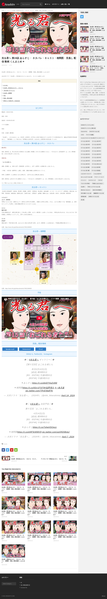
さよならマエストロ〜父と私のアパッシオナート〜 (92, 138)
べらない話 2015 (97, 173)
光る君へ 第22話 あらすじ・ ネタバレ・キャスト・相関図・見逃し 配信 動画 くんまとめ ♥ (65, 489)
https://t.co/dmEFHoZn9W (44, 383)
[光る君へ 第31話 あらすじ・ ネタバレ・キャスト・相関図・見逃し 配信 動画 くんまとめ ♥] (84, 29)
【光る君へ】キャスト (9, 90)
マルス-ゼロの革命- (85, 183)
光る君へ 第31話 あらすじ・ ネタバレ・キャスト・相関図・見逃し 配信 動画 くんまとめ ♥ (13, 489)
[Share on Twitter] (7, 450)
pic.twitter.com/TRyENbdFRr (39, 391)
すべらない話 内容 (96, 167)
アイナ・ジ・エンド (99, 177)
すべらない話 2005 (85, 141)
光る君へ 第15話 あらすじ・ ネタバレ (13, 88)
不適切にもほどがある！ (97, 183)
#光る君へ (34, 360)
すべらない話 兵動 (85, 167)
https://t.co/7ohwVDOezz (45, 427)
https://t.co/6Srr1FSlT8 (34, 388)
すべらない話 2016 (85, 157)
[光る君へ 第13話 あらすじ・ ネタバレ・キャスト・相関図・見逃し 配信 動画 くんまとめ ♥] (20, 459)
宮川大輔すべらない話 (86, 193)
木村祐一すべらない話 (94, 196)
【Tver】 (40, 349)
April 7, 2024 (68, 437)
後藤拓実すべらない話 (99, 193)
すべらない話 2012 (85, 151)
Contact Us (24, 587)
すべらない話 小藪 (85, 170)
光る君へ (6, 444)
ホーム (48, 4)
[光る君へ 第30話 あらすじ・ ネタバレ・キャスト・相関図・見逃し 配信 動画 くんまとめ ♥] (84, 39)
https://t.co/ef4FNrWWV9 (29, 432)
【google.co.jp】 (10, 349)
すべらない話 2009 (96, 144)
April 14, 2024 (68, 395)
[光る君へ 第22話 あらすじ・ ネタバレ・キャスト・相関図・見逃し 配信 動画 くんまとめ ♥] (84, 49)
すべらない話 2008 (85, 144)
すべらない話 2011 (96, 147)
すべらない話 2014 (85, 154)
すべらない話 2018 (96, 157)
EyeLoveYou (84, 131)
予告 (4, 95)
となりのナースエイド (86, 173)
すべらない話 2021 (85, 164)
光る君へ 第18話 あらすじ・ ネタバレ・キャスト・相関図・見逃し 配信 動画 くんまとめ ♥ (13, 513)
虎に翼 (82, 199)
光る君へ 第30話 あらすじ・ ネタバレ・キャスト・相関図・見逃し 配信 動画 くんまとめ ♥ (39, 489)
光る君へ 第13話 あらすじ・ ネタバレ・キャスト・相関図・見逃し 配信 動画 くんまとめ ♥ (65, 513)
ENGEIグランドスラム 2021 (87, 125)
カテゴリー (55, 4)
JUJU (82, 134)
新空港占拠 (83, 196)
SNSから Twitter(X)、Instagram (11, 100)
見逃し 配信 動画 (7, 98)
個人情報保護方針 (25, 585)
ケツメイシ (83, 180)
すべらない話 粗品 (96, 170)
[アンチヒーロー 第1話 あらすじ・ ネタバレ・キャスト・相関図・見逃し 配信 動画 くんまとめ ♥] (59, 459)
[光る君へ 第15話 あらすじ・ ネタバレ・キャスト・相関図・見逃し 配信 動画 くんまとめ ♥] (13, 479)
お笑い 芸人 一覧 (65, 4)
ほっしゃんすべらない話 (86, 177)
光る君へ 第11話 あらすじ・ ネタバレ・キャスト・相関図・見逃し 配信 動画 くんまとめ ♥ (39, 537)
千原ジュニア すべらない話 (94, 186)
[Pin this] (11, 450)
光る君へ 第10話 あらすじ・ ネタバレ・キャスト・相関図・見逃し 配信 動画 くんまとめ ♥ (65, 537)
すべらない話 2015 (96, 154)
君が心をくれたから (85, 190)
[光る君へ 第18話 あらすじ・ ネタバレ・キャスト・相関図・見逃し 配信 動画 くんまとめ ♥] (84, 59)
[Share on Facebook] (3, 450)
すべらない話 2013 (96, 151)
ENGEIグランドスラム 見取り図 (88, 128)
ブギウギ (100, 180)
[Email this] (16, 450)
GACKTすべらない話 (94, 131)
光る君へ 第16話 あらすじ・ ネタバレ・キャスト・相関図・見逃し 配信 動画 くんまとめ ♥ (39, 513)
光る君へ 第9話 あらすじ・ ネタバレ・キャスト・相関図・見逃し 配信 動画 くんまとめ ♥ (13, 561)
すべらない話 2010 (85, 147)
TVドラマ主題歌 (90, 134)
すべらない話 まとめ (96, 164)
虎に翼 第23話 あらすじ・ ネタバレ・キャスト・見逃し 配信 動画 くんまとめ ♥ (97, 68)
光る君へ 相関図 (7, 93)
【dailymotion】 (26, 349)
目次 (39, 81)
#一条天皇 (59, 388)
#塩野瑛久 (49, 388)
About (103, 596)
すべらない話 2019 (85, 160)
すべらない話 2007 (96, 141)
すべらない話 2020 (96, 160)
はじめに (5, 85)
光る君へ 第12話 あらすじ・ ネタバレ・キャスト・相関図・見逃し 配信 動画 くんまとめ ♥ (13, 537)
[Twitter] (82, 16)
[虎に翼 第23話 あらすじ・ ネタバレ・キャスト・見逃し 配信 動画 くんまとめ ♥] (84, 69)
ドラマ (10, 65)
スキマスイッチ (92, 180)
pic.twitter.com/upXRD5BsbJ (56, 432)
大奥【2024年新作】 (97, 190)
